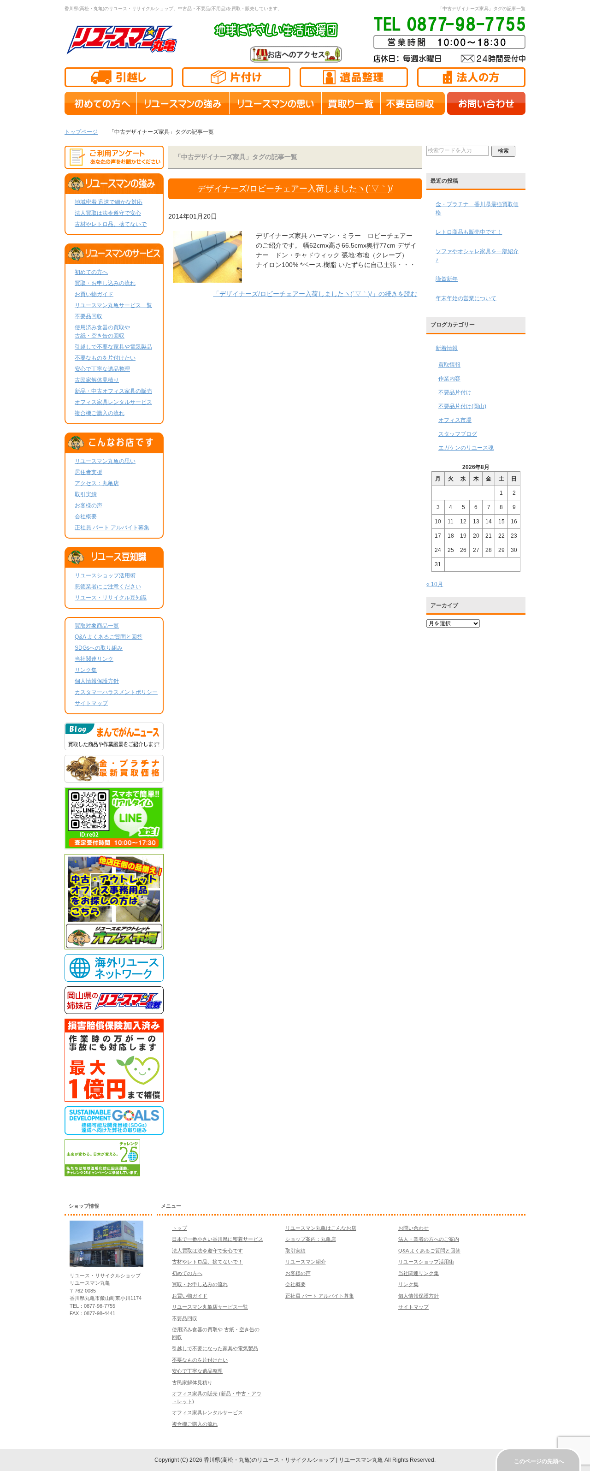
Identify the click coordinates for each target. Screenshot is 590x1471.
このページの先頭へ (539, 1461)
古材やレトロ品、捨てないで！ (207, 1261)
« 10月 (434, 584)
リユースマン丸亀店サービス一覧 (210, 1307)
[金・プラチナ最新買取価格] (114, 778)
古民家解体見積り (97, 380)
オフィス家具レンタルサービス (113, 402)
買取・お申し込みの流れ (105, 283)
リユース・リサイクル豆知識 (111, 597)
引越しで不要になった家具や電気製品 (215, 1348)
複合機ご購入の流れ (99, 413)
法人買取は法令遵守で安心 (108, 213)
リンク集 (86, 670)
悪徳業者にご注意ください (108, 586)
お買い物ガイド (94, 294)
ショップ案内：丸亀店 (310, 1239)
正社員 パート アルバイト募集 (112, 527)
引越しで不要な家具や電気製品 (113, 347)
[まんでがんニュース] (114, 746)
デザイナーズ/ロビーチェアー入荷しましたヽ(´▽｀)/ (295, 188)
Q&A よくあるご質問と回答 (108, 637)
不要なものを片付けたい (105, 358)
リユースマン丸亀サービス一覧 (113, 305)
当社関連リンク (94, 659)
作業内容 (449, 378)
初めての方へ (91, 272)
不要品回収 (88, 316)
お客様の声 (88, 505)
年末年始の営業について (466, 298)
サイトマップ (91, 703)
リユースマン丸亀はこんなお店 (320, 1228)
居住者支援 (88, 472)
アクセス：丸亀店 (97, 483)
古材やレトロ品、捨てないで (111, 224)
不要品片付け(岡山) (462, 406)
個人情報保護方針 (97, 681)
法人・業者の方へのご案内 (428, 1239)
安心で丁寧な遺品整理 (102, 369)
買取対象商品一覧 (97, 626)
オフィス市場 (455, 420)
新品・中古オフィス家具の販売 (113, 391)
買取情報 (449, 365)
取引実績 (86, 494)
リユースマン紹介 (305, 1261)
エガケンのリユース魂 (466, 448)
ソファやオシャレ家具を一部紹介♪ (477, 255)
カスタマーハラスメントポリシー (116, 692)
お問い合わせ (413, 1228)
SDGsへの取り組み (99, 648)
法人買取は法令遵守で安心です (207, 1250)
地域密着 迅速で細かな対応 (108, 202)
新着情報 (447, 348)
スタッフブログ (457, 434)
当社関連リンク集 (418, 1273)
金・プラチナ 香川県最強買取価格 (477, 208)
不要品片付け (455, 392)
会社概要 (86, 516)
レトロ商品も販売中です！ (469, 232)
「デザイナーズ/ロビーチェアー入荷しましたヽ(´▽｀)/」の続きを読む (315, 293)
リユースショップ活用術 (105, 575)
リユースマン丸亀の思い (105, 461)
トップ (179, 1228)
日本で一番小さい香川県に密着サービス (217, 1239)
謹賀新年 (447, 279)
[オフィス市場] (114, 945)
